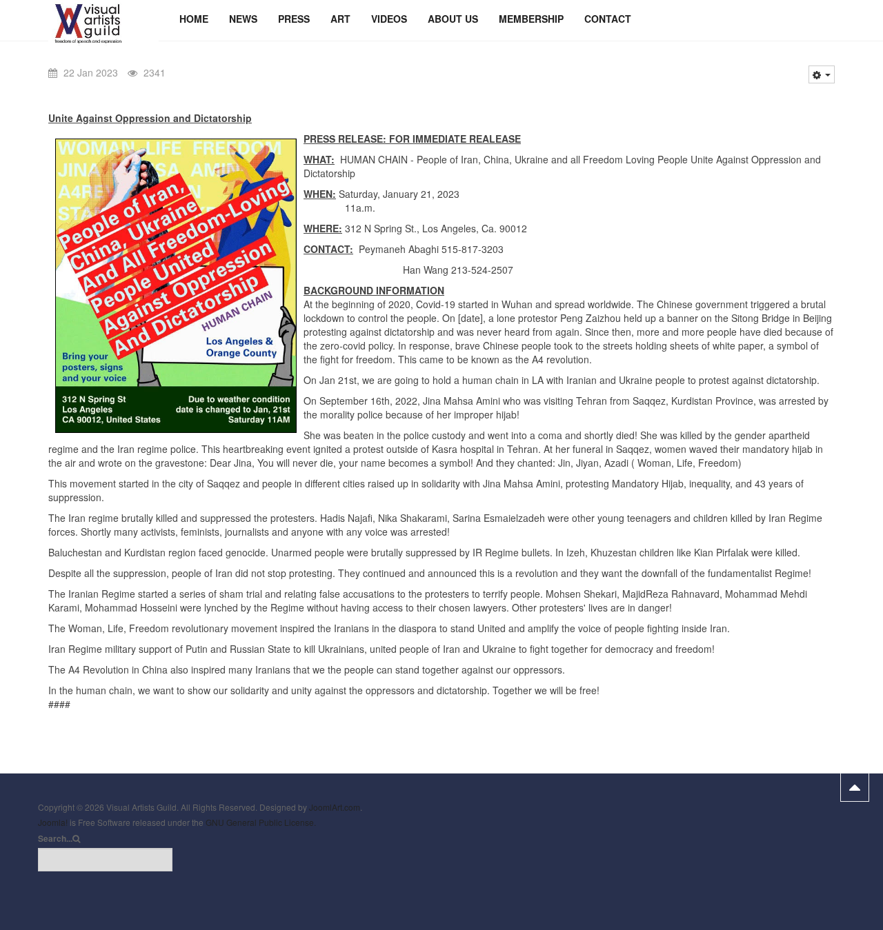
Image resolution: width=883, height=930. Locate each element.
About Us (453, 19)
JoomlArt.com (334, 807)
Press (294, 19)
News (243, 19)
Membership (531, 19)
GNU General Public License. (261, 822)
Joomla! (53, 822)
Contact (607, 19)
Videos (389, 19)
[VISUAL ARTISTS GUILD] (103, 19)
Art (340, 19)
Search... (55, 839)
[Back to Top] (854, 787)
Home (193, 19)
